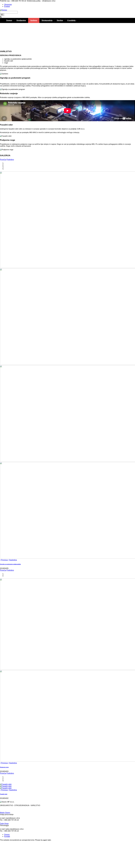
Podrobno (10, 159)
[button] (4, 560)
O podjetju (71, 20)
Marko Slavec (5, 812)
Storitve (60, 20)
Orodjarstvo (21, 20)
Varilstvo (33, 20)
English (7, 6)
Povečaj (3, 159)
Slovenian (8, 4)
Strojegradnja (47, 20)
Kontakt (7, 836)
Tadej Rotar (4, 823)
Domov (9, 20)
